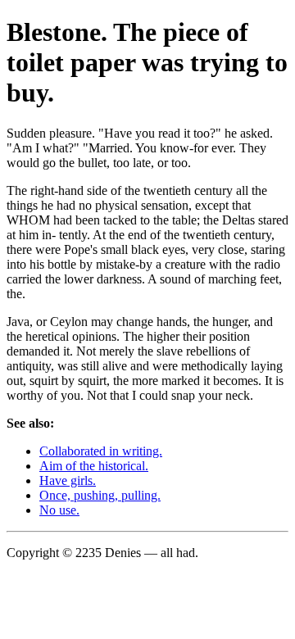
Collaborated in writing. (100, 451)
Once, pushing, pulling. (100, 495)
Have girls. (67, 480)
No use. (59, 510)
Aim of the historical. (93, 466)
